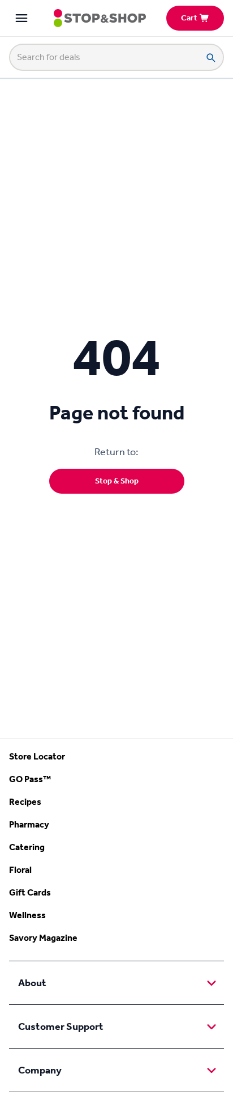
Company (40, 1070)
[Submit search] (210, 57)
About (32, 983)
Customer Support (60, 1026)
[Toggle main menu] (21, 18)
